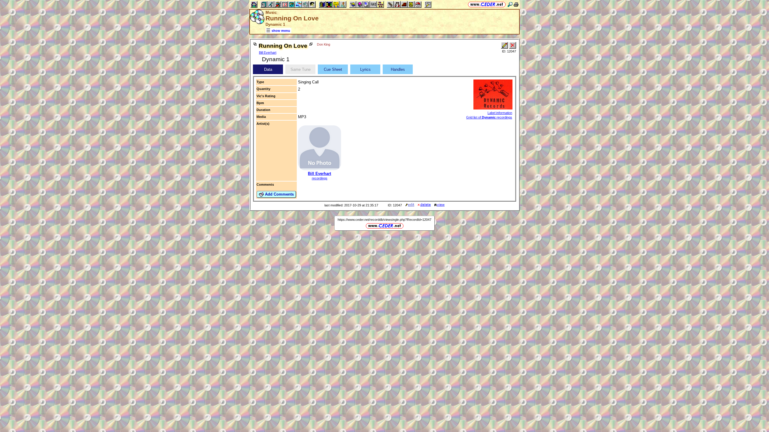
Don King (323, 44)
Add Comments (279, 194)
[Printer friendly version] (516, 4)
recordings (319, 178)
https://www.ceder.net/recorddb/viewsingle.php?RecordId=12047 (384, 219)
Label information (500, 113)
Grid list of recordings (489, 117)
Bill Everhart (267, 52)
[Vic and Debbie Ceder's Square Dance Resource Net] (486, 4)
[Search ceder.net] (510, 4)
